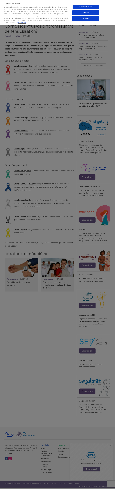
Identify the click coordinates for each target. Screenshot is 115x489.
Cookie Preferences (86, 7)
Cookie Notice (22, 23)
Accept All (86, 18)
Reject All (86, 13)
